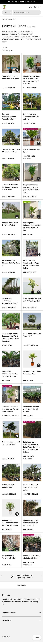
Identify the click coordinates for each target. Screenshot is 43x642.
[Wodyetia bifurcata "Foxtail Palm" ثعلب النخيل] (32, 472)
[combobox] (21, 12)
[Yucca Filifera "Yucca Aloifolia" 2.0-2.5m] (32, 543)
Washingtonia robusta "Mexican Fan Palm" (11, 150)
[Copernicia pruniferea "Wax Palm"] (32, 321)
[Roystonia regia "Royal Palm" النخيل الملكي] (11, 430)
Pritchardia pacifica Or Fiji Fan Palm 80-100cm (31, 409)
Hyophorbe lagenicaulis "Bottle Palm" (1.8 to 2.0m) (9, 373)
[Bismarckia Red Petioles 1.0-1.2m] (11, 543)
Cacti (8, 637)
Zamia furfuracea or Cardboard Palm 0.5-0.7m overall (10, 187)
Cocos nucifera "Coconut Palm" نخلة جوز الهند (31, 116)
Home (4, 19)
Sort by (4, 47)
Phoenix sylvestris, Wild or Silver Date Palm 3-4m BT (31, 522)
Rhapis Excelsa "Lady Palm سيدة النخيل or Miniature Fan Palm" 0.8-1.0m (31, 80)
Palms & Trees (12, 19)
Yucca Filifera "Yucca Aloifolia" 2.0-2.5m (31, 556)
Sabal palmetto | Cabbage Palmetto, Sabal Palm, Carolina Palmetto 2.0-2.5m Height (31, 447)
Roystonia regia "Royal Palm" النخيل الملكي (11, 443)
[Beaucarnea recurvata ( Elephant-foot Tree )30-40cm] (11, 508)
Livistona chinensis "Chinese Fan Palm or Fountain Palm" (10, 409)
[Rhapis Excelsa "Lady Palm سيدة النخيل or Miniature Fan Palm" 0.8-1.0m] (32, 64)
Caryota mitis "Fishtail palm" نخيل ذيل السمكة (32, 299)
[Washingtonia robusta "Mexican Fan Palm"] (11, 137)
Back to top (21, 585)
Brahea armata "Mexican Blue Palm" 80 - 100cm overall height (31, 264)
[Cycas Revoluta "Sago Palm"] (32, 137)
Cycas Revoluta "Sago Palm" (32, 150)
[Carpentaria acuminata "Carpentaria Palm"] (11, 286)
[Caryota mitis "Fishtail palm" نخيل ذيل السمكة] (32, 286)
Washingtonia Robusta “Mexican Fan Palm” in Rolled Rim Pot (32, 226)
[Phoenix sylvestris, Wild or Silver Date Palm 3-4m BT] (32, 508)
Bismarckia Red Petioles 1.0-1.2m (8, 556)
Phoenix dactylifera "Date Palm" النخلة (10, 223)
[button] (35, 7)
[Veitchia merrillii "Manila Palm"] (11, 472)
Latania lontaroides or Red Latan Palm (32, 372)
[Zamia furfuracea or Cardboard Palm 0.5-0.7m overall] (11, 172)
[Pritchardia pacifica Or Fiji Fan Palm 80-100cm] (32, 394)
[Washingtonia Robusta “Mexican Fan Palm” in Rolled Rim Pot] (32, 210)
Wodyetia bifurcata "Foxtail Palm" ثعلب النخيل (31, 487)
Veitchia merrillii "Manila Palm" (8, 486)
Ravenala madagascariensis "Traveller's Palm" (9, 116)
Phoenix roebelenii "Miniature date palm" (10, 77)
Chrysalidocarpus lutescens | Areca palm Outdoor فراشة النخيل (31, 188)
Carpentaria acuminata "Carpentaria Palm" (9, 300)
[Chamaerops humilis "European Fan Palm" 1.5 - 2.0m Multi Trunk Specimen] (11, 321)
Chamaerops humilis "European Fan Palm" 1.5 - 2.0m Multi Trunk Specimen (10, 337)
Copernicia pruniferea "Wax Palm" (32, 335)
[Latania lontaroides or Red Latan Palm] (32, 359)
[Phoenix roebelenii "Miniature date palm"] (11, 64)
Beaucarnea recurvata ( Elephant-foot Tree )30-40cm (10, 522)
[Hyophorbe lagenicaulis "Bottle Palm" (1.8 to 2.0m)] (11, 359)
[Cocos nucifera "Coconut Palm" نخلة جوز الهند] (32, 102)
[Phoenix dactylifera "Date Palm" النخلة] (11, 210)
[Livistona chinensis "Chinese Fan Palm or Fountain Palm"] (11, 394)
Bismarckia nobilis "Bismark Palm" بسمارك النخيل (11, 263)
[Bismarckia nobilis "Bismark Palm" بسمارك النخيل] (11, 248)
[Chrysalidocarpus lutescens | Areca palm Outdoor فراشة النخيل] (32, 172)
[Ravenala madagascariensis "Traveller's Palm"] (11, 102)
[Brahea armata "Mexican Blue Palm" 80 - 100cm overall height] (32, 248)
